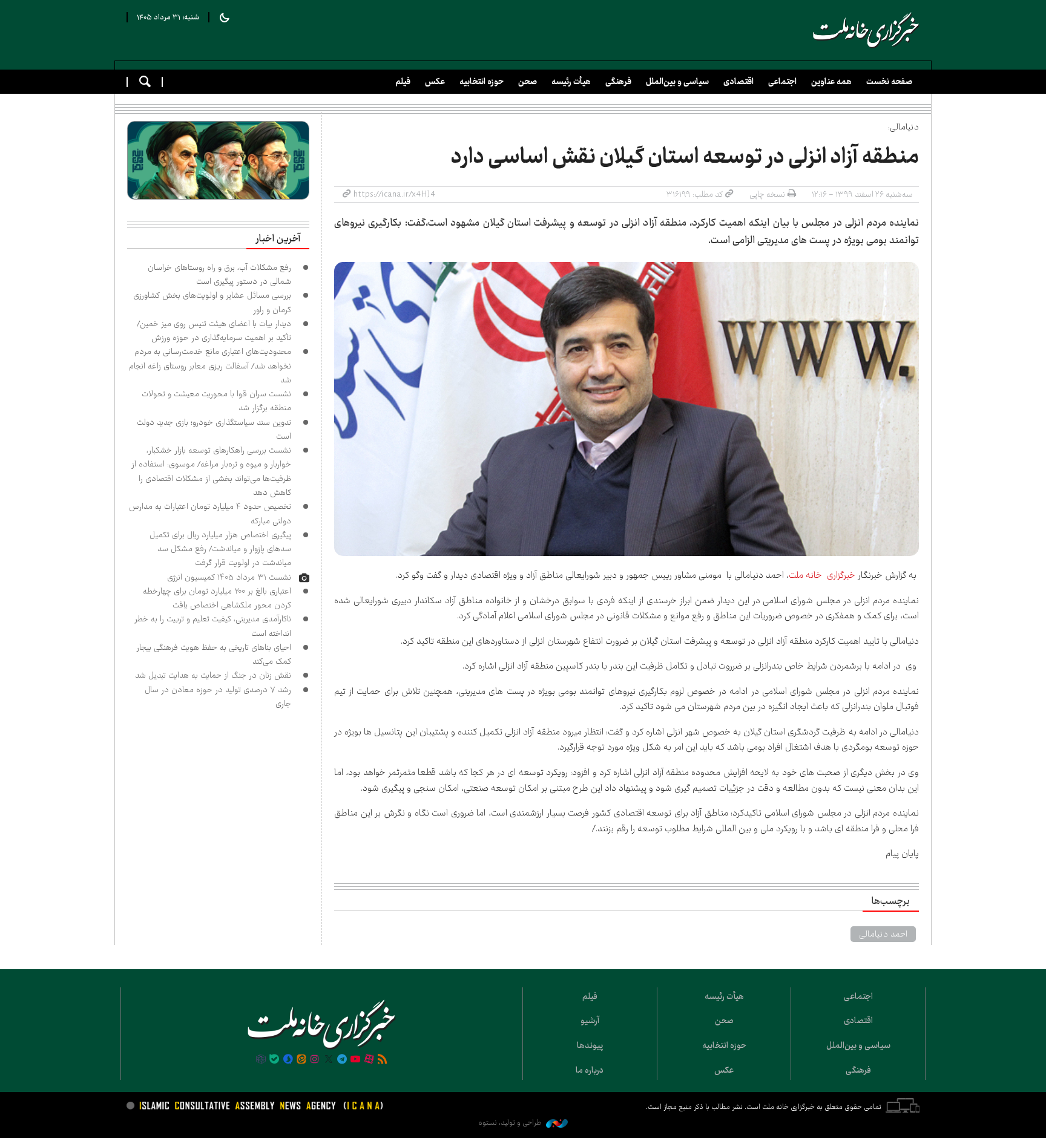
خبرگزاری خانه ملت (822, 575)
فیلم (402, 81)
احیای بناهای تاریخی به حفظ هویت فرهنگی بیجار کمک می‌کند (213, 654)
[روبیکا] (261, 1059)
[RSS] (382, 1059)
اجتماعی (782, 81)
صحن (527, 81)
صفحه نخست (889, 81)
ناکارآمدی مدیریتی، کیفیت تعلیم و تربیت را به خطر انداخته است (212, 625)
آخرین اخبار (277, 239)
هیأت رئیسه (571, 81)
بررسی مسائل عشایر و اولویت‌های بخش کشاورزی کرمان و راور (212, 302)
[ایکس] (328, 1059)
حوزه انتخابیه (481, 81)
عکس (435, 81)
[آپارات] (369, 1059)
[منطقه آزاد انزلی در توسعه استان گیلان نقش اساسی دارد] (626, 409)
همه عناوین (831, 81)
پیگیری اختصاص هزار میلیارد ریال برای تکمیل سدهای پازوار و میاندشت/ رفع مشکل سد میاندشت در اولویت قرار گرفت (220, 549)
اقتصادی (738, 81)
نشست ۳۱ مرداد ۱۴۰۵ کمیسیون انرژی (229, 577)
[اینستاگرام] (314, 1059)
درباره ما (590, 1070)
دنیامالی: (903, 127)
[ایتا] (301, 1059)
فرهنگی (618, 81)
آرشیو (590, 1020)
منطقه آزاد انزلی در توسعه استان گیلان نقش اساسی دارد (685, 156)
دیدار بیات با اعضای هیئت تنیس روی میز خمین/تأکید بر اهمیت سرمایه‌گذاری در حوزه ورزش (214, 330)
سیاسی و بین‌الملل (677, 81)
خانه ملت (866, 30)
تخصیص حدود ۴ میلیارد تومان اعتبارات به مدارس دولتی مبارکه (210, 513)
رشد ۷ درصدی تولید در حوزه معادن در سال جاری (218, 696)
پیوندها (590, 1045)
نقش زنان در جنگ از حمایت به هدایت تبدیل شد (213, 675)
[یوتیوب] (355, 1059)
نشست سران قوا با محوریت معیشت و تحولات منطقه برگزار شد (216, 400)
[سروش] (287, 1059)
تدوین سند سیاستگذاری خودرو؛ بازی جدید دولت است (214, 429)
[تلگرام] (342, 1059)
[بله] (274, 1059)
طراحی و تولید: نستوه (511, 1122)
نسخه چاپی (767, 194)
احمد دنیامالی (883, 934)
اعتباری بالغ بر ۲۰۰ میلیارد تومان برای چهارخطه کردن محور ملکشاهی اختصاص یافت (217, 598)
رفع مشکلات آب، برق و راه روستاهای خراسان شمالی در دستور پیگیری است (219, 274)
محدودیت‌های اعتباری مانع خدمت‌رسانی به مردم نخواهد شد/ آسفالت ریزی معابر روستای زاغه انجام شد (210, 365)
